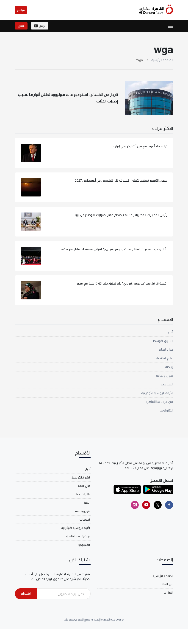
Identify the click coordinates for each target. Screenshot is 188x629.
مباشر (21, 10)
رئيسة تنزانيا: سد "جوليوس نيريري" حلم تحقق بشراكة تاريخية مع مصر (121, 283)
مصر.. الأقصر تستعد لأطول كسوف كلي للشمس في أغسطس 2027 (121, 180)
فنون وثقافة (164, 375)
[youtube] (146, 505)
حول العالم (166, 349)
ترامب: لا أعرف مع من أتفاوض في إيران (140, 146)
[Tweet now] (158, 505)
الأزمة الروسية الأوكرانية (157, 393)
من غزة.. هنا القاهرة (159, 401)
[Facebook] (169, 505)
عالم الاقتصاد (164, 358)
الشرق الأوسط (163, 341)
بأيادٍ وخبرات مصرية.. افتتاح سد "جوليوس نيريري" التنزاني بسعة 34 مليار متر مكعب (113, 249)
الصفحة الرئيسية (162, 60)
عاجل (21, 25)
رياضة (169, 367)
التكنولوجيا (166, 410)
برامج (42, 25)
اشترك (26, 593)
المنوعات (167, 384)
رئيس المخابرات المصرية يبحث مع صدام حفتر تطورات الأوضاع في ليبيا (121, 215)
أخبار (170, 332)
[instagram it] (135, 505)
